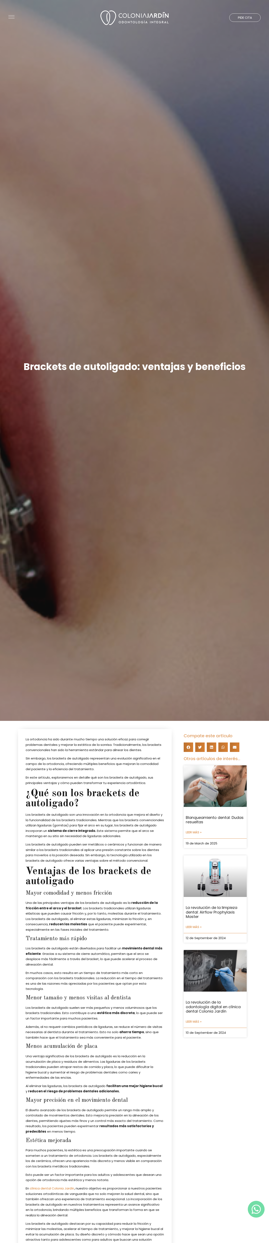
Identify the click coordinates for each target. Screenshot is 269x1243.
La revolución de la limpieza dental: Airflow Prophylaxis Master (211, 912)
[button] (245, 17)
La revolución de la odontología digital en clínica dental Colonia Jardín (213, 1007)
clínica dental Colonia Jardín (52, 1188)
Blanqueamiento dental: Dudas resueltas (215, 820)
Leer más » (194, 832)
